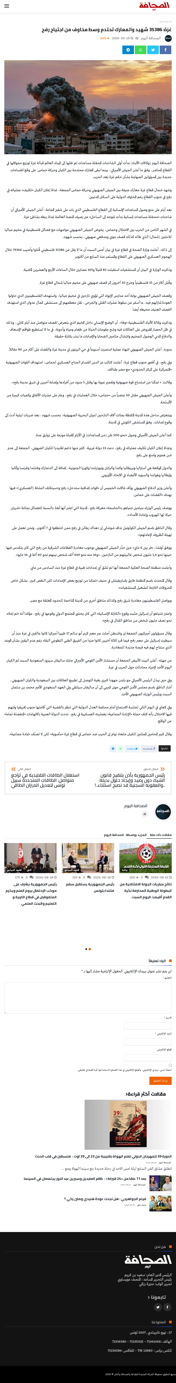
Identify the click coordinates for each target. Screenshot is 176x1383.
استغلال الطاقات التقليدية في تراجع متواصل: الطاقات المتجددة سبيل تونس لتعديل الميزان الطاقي (45, 778)
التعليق (167, 977)
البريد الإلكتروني (163, 1033)
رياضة (124, 870)
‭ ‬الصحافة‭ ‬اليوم (151, 38)
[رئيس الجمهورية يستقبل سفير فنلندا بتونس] (88, 858)
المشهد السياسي (71, 870)
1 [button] (89, 949)
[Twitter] (158, 1307)
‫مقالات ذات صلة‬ (161, 835)
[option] (145, 871)
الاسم (168, 1017)
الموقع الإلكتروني (164, 1049)
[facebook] (165, 50)
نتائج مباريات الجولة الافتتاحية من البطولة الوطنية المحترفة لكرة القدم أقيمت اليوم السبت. (146, 890)
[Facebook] (167, 1307)
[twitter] (153, 50)
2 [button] (86, 949)
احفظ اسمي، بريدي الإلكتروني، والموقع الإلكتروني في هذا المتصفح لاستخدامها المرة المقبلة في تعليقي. (124, 1070)
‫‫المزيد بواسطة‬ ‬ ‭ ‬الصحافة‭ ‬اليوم (125, 835)
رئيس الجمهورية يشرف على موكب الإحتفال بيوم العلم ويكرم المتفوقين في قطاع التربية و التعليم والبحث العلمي (31, 894)
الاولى (29, 870)
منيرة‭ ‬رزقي (141, 1205)
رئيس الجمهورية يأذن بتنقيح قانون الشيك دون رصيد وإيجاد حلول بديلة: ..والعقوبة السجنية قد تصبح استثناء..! (130, 778)
